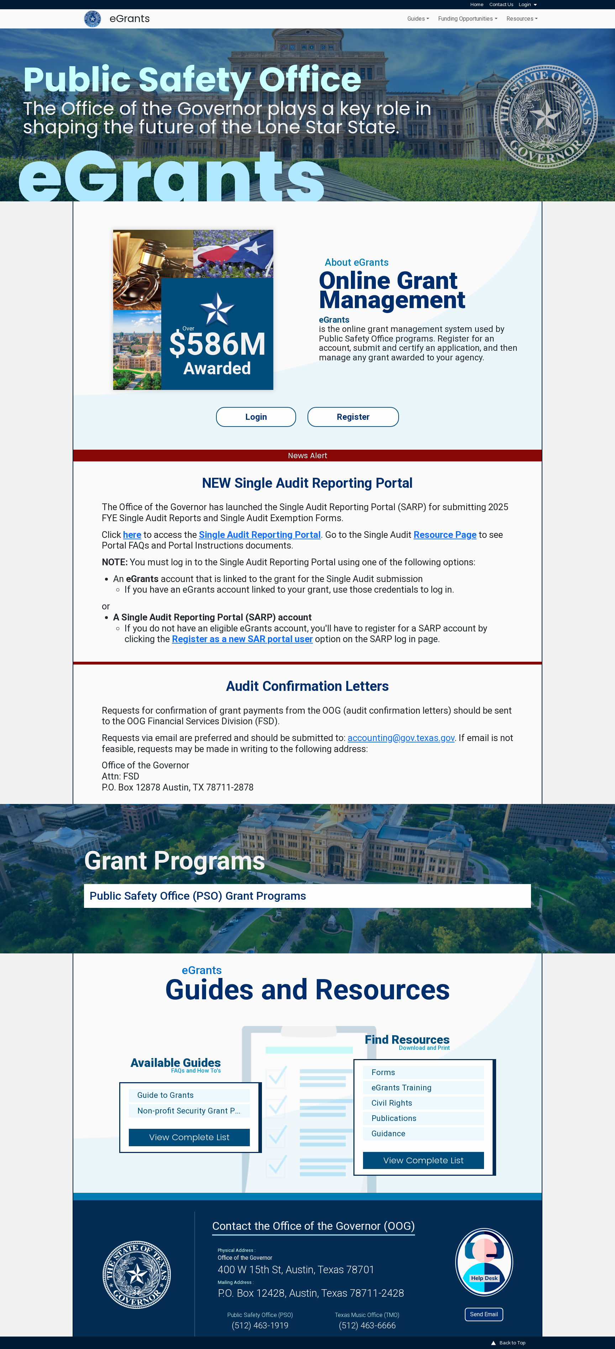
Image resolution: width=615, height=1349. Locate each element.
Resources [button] (519, 18)
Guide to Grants (165, 1095)
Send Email (484, 1314)
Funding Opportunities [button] (465, 18)
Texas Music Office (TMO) (367, 1315)
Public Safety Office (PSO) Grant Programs (198, 896)
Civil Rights (392, 1102)
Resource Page (445, 534)
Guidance (388, 1133)
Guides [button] (416, 18)
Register (353, 417)
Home (477, 4)
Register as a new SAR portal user (242, 639)
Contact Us (501, 4)
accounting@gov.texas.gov (401, 737)
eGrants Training (402, 1087)
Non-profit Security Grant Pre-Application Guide (193, 1110)
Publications (394, 1118)
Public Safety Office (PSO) (260, 1315)
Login (525, 4)
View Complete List (189, 1137)
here (132, 534)
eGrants (130, 18)
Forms (383, 1072)
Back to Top (512, 1342)
